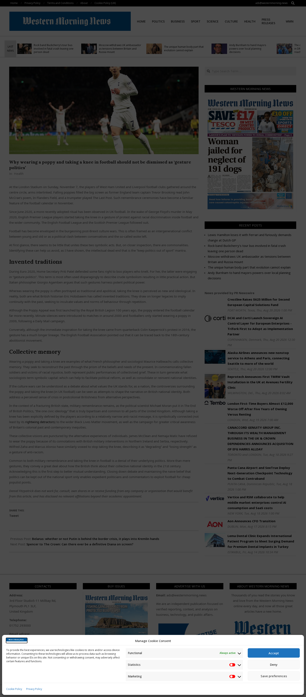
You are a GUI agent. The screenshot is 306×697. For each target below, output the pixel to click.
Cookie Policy (14, 689)
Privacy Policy (34, 689)
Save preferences (274, 676)
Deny (273, 664)
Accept (274, 653)
